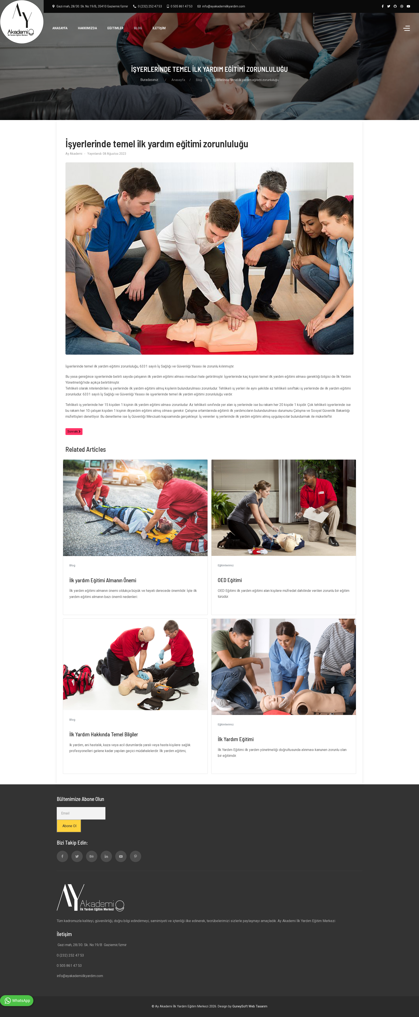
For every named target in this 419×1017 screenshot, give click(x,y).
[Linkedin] (106, 856)
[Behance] (91, 856)
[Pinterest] (135, 856)
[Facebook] (383, 6)
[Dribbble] (401, 6)
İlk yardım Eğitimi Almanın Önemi (102, 580)
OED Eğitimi (230, 580)
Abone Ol (69, 826)
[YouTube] (408, 6)
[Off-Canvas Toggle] (406, 28)
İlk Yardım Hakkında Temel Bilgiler (103, 734)
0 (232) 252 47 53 (150, 6)
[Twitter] (388, 6)
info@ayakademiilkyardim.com (223, 6)
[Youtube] (121, 856)
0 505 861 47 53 (181, 6)
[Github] (395, 6)
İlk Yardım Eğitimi (236, 739)
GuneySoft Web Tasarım (249, 1006)
